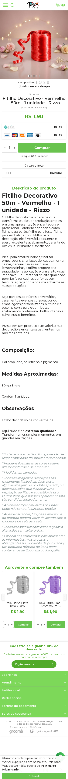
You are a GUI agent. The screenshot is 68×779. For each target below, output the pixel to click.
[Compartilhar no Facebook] (36, 82)
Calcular (56, 173)
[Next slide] (63, 44)
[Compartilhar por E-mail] (48, 82)
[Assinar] (52, 664)
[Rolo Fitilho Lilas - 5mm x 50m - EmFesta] (50, 600)
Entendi (34, 776)
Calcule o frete (34, 165)
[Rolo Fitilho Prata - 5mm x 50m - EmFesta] (17, 600)
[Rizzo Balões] (33, 5)
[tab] (29, 76)
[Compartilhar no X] (44, 82)
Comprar (42, 148)
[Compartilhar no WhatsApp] (40, 82)
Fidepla (34, 94)
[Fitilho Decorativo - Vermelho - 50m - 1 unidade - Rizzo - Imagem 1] (34, 44)
